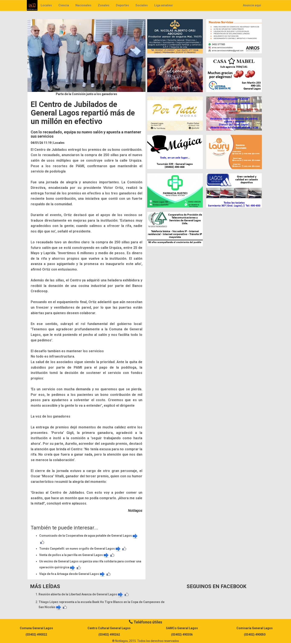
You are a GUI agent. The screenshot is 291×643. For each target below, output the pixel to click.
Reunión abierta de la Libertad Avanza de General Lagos (78, 594)
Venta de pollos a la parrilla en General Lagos (71, 555)
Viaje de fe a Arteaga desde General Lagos (69, 574)
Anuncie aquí (252, 5)
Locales (46, 5)
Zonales (103, 5)
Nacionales (83, 5)
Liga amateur (163, 5)
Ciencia (63, 5)
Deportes (122, 5)
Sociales (141, 5)
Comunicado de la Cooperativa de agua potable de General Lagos (85, 535)
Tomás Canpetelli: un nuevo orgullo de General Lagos (77, 548)
